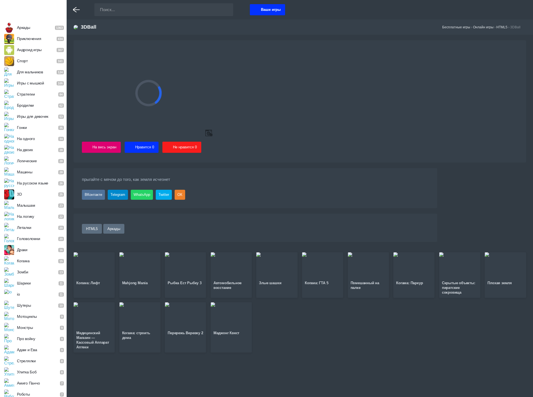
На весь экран (104, 147)
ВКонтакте (93, 195)
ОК (179, 195)
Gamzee (33, 9)
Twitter (164, 195)
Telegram (117, 195)
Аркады (113, 229)
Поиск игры (223, 9)
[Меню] (76, 9)
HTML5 (92, 229)
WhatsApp (142, 195)
